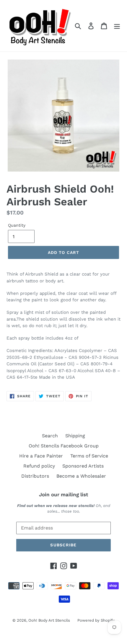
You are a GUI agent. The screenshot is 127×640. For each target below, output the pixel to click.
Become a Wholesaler (81, 476)
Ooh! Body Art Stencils (49, 620)
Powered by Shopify (96, 620)
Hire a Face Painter (41, 456)
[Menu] (116, 26)
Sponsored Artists (83, 466)
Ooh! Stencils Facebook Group (64, 446)
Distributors (35, 476)
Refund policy (39, 466)
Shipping (75, 436)
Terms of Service (89, 456)
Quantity (16, 225)
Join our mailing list (63, 494)
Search (50, 436)
